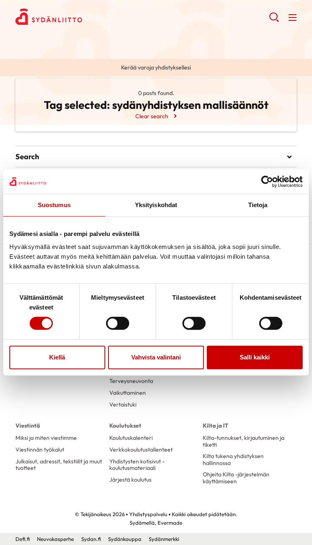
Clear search (151, 116)
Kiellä (57, 357)
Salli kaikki (255, 357)
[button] (274, 20)
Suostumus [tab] (54, 204)
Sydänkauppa (124, 539)
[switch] (117, 323)
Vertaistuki (122, 404)
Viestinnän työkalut (39, 449)
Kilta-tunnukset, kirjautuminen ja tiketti (243, 441)
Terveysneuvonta (131, 381)
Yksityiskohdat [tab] (156, 204)
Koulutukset (125, 425)
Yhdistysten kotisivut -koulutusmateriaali (137, 464)
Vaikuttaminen (127, 392)
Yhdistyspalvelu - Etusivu (80, 17)
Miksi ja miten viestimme (46, 437)
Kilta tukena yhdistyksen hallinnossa (233, 459)
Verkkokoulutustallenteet (141, 449)
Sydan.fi (91, 539)
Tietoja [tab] (258, 204)
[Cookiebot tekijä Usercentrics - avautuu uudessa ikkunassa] (267, 181)
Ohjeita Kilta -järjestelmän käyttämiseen (236, 477)
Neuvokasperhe (55, 539)
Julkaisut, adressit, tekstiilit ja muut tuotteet (58, 464)
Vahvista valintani (156, 357)
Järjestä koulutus (130, 479)
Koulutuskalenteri (131, 437)
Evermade (170, 522)
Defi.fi (22, 539)
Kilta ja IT (215, 425)
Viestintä (27, 425)
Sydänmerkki (164, 539)
